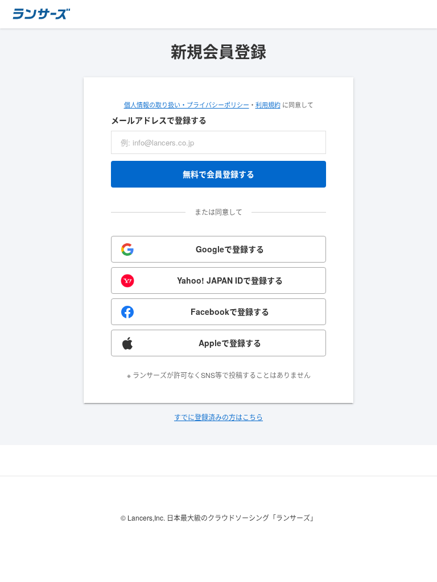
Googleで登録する (230, 249)
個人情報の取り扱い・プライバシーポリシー (186, 104)
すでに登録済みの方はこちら (218, 417)
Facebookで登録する (230, 311)
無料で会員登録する (218, 174)
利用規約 (268, 104)
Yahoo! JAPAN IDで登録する (230, 280)
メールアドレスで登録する (159, 120)
